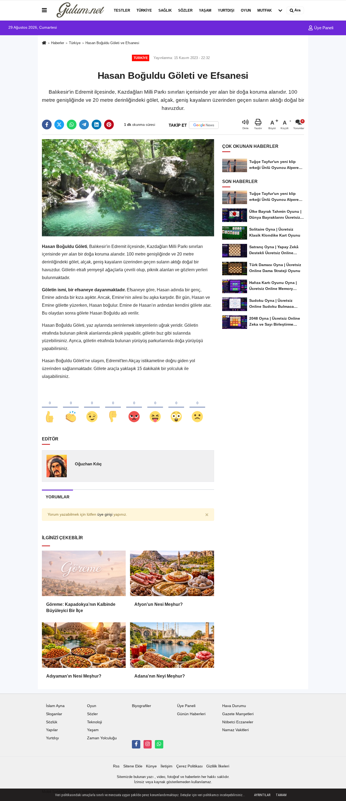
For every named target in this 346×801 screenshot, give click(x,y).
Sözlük (51, 722)
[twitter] (59, 124)
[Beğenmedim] (113, 407)
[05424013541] (159, 744)
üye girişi (104, 514)
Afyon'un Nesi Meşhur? (158, 604)
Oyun (246, 10)
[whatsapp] (71, 124)
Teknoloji (94, 722)
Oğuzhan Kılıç (88, 464)
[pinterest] (109, 124)
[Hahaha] (155, 407)
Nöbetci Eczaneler (237, 722)
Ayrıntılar (262, 795)
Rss (116, 766)
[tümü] (280, 10)
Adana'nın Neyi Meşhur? (159, 676)
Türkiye (144, 10)
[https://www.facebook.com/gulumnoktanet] (136, 744)
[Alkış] (71, 407)
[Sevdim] (92, 407)
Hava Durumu (234, 706)
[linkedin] (96, 124)
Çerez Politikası (189, 766)
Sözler (185, 10)
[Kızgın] (134, 407)
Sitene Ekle (132, 766)
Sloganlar (54, 714)
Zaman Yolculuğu (102, 738)
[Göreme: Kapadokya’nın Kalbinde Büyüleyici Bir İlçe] (84, 573)
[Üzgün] (197, 407)
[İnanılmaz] (176, 407)
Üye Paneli (323, 27)
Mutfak (264, 10)
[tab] (57, 497)
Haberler (57, 43)
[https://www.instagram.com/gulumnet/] (148, 744)
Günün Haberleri (191, 714)
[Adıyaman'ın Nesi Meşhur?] (84, 645)
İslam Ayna (55, 706)
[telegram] (84, 124)
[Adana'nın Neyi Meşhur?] (172, 645)
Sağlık (165, 10)
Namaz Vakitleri (235, 730)
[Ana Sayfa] (44, 43)
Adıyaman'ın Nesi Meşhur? (73, 676)
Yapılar (52, 730)
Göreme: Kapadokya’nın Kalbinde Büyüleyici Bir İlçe (80, 607)
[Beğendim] (50, 407)
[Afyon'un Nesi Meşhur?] (172, 573)
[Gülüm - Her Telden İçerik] (79, 10)
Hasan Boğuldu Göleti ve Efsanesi (112, 43)
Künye (151, 766)
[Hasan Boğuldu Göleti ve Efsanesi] (128, 187)
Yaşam (205, 10)
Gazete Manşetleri (238, 714)
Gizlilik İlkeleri (217, 766)
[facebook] (47, 124)
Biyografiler (141, 706)
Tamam (281, 795)
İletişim (166, 766)
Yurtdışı (226, 10)
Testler (122, 10)
